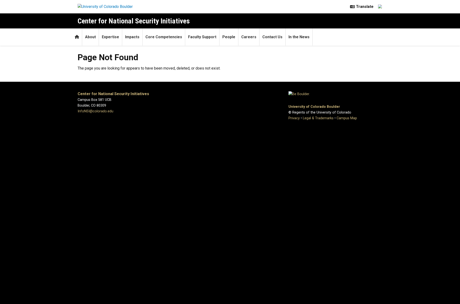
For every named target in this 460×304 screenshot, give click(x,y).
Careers (248, 37)
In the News (299, 37)
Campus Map (347, 118)
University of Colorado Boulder (314, 107)
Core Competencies (163, 37)
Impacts (132, 37)
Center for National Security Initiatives (134, 21)
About (90, 37)
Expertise (110, 37)
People (228, 37)
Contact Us (272, 37)
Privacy (294, 118)
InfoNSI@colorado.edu (95, 111)
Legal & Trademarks (318, 118)
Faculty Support (202, 37)
